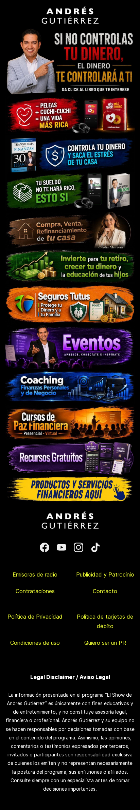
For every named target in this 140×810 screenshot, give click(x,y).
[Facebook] (44, 547)
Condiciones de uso (35, 642)
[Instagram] (78, 547)
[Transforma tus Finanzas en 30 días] (70, 138)
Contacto (105, 591)
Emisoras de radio (35, 574)
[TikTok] (95, 547)
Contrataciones (35, 591)
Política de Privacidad (35, 616)
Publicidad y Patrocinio (105, 574)
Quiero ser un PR (105, 642)
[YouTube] (61, 547)
